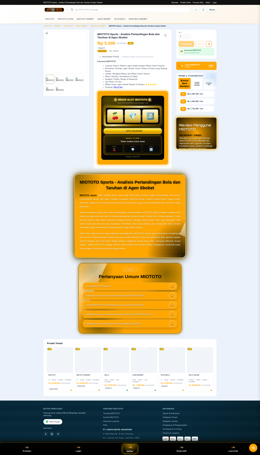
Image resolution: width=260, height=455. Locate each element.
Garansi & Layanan (171, 433)
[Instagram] (52, 434)
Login (214, 2)
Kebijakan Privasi (170, 417)
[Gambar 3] (69, 79)
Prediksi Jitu (209, 83)
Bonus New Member (184, 83)
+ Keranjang (186, 44)
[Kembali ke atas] (254, 441)
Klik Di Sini (118, 87)
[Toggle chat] (253, 448)
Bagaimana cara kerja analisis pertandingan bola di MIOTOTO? (115, 295)
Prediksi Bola (185, 2)
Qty (180, 32)
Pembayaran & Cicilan (172, 429)
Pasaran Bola (198, 2)
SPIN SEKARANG (132, 131)
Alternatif (182, 451)
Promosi (27, 451)
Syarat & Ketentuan (171, 413)
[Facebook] (45, 434)
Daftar (208, 2)
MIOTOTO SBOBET (85, 19)
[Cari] (72, 9)
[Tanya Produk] (209, 44)
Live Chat (233, 451)
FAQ (105, 425)
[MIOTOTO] (54, 9)
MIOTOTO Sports (88, 195)
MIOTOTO (49, 19)
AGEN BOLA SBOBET (138, 19)
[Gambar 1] (50, 79)
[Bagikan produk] (165, 35)
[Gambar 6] (60, 89)
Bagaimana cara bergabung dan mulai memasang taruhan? (113, 323)
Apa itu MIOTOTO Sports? (98, 286)
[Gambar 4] (79, 79)
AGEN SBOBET (104, 19)
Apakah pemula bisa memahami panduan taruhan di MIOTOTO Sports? (119, 314)
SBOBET (57, 26)
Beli (200, 44)
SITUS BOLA (119, 19)
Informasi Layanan (111, 421)
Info (211, 66)
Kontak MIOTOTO (111, 417)
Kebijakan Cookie (170, 421)
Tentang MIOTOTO (111, 413)
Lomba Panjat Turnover (197, 84)
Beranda (175, 2)
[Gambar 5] (50, 89)
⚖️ (203, 10)
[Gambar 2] (60, 79)
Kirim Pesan (55, 422)
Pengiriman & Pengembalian (175, 425)
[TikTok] (58, 434)
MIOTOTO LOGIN (65, 19)
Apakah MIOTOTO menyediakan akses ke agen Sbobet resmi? (115, 305)
